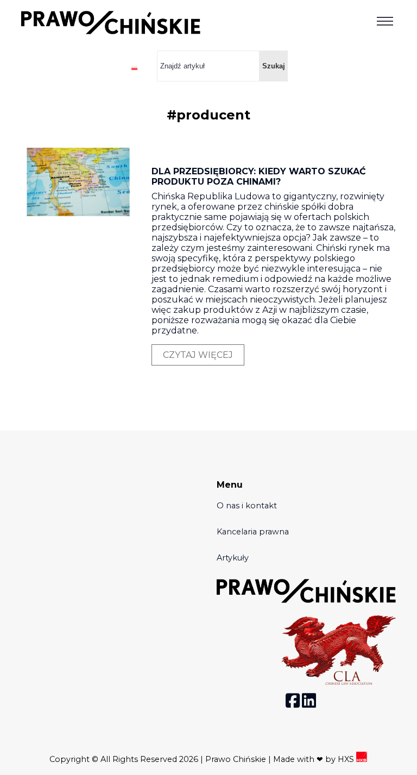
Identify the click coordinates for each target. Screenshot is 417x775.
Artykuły (233, 558)
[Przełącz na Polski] (134, 67)
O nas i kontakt (247, 506)
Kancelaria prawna (253, 532)
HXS (347, 759)
